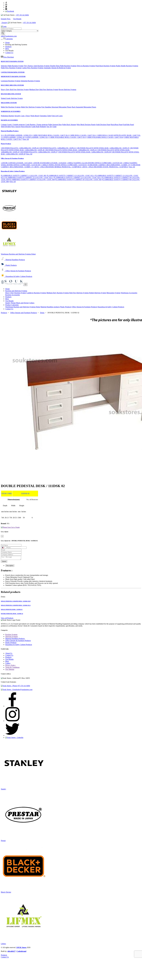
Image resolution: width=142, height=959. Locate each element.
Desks (42, 313)
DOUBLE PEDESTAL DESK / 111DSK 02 (12, 613)
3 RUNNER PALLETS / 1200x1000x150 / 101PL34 (20, 148)
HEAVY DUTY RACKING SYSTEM (12, 61)
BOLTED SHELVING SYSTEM (11, 94)
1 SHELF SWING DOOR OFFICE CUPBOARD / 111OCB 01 (64, 165)
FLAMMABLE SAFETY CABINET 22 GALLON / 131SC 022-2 (78, 178)
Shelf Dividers (6, 127)
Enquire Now (6, 19)
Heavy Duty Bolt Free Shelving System (15, 89)
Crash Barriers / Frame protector (36, 125)
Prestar (13, 303)
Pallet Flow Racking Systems (11, 68)
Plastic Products (6, 143)
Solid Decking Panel (103, 125)
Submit (4, 561)
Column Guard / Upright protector (13, 125)
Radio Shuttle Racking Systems (127, 66)
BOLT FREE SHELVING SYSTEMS (12, 85)
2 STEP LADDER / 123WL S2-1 (37, 137)
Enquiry (5, 23)
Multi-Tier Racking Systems (11, 107)
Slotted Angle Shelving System (12, 98)
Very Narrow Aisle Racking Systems (37, 66)
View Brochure (8, 57)
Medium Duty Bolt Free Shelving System (43, 89)
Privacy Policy (10, 665)
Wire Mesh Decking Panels (86, 125)
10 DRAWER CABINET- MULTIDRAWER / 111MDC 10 (108, 165)
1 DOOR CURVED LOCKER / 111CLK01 (16, 163)
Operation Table (45, 116)
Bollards (43, 127)
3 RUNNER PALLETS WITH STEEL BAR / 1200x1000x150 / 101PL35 (102, 148)
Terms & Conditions (12, 667)
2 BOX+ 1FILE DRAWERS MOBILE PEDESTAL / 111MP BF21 (57, 167)
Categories (9, 39)
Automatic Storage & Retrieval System (57, 68)
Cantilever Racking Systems (36, 293)
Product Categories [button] (12, 305)
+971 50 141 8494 (22, 15)
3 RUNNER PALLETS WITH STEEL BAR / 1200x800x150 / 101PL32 (71, 150)
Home (7, 43)
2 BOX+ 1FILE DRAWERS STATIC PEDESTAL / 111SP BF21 (105, 167)
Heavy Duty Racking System (15, 293)
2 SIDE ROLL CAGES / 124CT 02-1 (82, 135)
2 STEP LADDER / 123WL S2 (13, 137)
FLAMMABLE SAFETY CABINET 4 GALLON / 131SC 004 (32, 180)
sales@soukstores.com (9, 36)
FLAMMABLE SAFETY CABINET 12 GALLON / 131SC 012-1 (71, 175)
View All (25, 139)
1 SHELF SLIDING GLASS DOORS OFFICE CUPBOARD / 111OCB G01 (94, 163)
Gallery (8, 663)
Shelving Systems (11, 636)
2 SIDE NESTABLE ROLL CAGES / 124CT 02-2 (50, 135)
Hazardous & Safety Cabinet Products (13, 171)
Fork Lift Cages (57, 116)
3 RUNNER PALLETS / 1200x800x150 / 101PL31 (57, 148)
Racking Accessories (12, 295)
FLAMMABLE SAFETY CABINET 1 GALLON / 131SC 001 (23, 175)
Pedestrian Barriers (7, 116)
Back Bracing (26, 127)
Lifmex (31, 303)
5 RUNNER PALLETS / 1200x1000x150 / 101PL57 (39, 152)
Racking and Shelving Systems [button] (16, 291)
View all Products (7, 618)
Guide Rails (35, 127)
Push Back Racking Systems (106, 66)
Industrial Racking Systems (30, 81)
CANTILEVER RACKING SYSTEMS (13, 72)
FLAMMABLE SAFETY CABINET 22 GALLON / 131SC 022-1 (29, 178)
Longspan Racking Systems (10, 81)
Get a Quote (15, 527)
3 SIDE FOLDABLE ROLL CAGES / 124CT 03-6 (104, 137)
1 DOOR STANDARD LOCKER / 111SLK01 (49, 163)
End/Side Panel (128, 125)
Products (8, 47)
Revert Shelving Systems (67, 89)
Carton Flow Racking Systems (32, 68)
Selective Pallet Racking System (12, 66)
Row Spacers (16, 127)
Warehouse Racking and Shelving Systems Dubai (18, 254)
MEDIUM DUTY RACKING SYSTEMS (13, 76)
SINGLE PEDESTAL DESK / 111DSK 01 (12, 609)
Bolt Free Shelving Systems (79, 293)
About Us (8, 653)
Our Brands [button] (9, 301)
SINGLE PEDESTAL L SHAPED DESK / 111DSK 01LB (15, 601)
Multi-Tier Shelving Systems (31, 107)
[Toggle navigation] (2, 39)
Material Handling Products (10, 131)
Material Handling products (50, 307)
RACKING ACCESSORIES (9, 120)
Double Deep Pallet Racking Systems (63, 66)
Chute (54, 127)
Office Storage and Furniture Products (23, 313)
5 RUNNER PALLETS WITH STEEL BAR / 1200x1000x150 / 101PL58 (84, 152)
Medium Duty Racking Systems (57, 293)
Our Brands (17, 19)
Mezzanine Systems (113, 293)
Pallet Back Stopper (69, 125)
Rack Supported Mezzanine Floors (84, 107)
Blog (7, 49)
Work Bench (34, 116)
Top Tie (49, 127)
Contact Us (9, 53)
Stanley (8, 303)
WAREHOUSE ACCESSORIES (10, 111)
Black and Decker (22, 303)
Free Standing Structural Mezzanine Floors (56, 107)
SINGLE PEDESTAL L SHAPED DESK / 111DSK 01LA (16, 605)
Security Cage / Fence (22, 116)
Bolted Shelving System (97, 293)
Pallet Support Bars (55, 125)
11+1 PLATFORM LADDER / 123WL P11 (16, 135)
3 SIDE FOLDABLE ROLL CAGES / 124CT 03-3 (67, 137)
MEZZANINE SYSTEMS (9, 103)
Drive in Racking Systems (86, 66)
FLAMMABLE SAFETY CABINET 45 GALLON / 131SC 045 (78, 180)
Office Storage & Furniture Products (12, 158)
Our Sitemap (9, 669)
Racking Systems (11, 634)
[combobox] (3, 548)
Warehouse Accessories (129, 293)
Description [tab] (9, 565)
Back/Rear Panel (117, 125)
